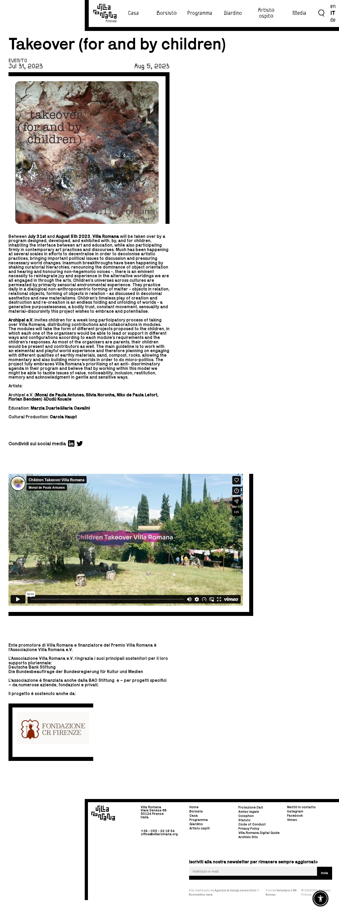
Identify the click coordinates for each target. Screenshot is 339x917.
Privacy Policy (248, 829)
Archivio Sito (248, 837)
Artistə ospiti (199, 828)
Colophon (246, 816)
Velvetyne (283, 890)
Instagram (295, 811)
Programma (199, 13)
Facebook (295, 816)
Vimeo (292, 820)
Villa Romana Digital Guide (259, 833)
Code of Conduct (252, 825)
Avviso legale (248, 812)
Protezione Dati (250, 808)
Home (194, 807)
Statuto (244, 820)
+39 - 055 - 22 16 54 (158, 831)
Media (299, 13)
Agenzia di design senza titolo (236, 890)
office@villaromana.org (159, 834)
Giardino (233, 13)
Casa (133, 13)
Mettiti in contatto (301, 807)
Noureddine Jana (200, 894)
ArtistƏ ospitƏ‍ (266, 13)
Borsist (196, 811)
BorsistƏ (167, 13)
